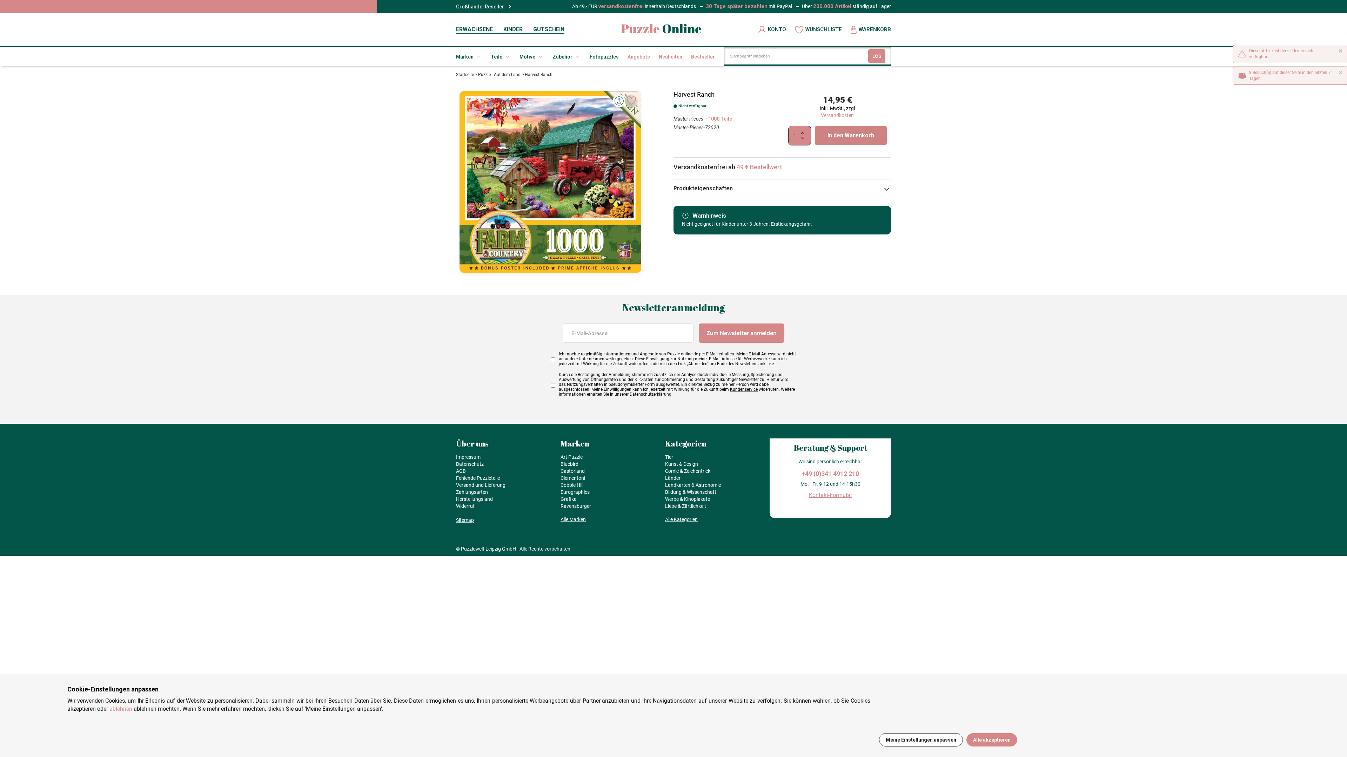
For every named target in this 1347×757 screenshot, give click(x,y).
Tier (669, 457)
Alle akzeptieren (992, 740)
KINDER (513, 29)
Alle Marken (573, 519)
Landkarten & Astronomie (693, 485)
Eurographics (575, 492)
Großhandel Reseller (480, 6)
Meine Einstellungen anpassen (921, 740)
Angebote (639, 57)
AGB (461, 471)
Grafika (569, 499)
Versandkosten (837, 115)
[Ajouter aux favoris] (631, 100)
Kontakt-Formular (830, 495)
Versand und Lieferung (480, 485)
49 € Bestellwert (759, 167)
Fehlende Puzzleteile (478, 478)
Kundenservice (744, 389)
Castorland (573, 471)
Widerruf (465, 506)
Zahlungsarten (472, 492)
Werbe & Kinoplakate (687, 499)
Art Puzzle (572, 457)
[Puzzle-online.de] (661, 29)
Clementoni (573, 478)
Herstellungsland (474, 499)
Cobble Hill (572, 485)
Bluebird (569, 464)
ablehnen (120, 708)
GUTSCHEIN (548, 29)
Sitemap (465, 520)
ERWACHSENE (474, 29)
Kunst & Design (681, 464)
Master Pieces (688, 119)
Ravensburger (576, 506)
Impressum (468, 457)
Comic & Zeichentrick (687, 471)
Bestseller (703, 57)
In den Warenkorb (850, 135)
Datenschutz (470, 464)
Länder (673, 478)
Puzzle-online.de (682, 354)
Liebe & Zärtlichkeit (685, 506)
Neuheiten (670, 57)
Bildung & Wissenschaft (690, 492)
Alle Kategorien (681, 519)
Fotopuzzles (604, 57)
